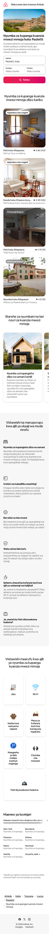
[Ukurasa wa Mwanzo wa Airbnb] (5, 4)
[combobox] (24, 61)
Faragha (19, 927)
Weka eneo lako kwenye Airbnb (27, 4)
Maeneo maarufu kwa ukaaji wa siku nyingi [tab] (23, 820)
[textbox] (14, 71)
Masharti (30, 927)
